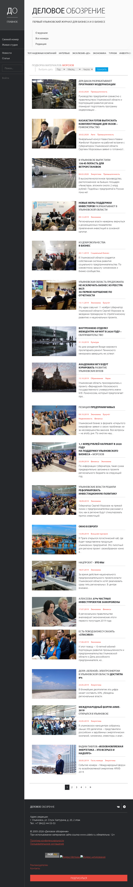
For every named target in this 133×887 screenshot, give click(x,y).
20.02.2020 (84, 134)
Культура (95, 342)
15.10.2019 (84, 378)
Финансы (98, 418)
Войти (5, 78)
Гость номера (97, 760)
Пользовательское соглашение (47, 843)
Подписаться (79, 878)
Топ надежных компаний (42, 53)
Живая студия (10, 44)
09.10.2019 (84, 414)
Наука (107, 378)
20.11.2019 (84, 253)
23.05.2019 (84, 684)
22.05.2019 (84, 721)
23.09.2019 (84, 461)
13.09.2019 (84, 533)
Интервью (64, 53)
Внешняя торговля (99, 533)
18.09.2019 (84, 501)
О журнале (42, 32)
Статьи (6, 58)
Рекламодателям (39, 865)
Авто (93, 134)
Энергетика (96, 174)
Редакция (41, 43)
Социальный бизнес (100, 253)
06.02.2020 (84, 174)
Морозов (68, 65)
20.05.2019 (84, 760)
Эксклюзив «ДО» (81, 53)
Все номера (42, 38)
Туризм (113, 53)
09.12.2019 (84, 217)
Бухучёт (106, 302)
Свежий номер (10, 39)
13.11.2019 (84, 302)
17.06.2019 (84, 642)
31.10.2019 (84, 342)
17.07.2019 (84, 609)
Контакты (35, 868)
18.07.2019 (84, 569)
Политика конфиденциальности (47, 840)
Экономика (99, 53)
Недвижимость (85, 418)
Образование (97, 378)
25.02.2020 (84, 91)
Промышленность (99, 91)
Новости (7, 52)
